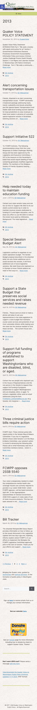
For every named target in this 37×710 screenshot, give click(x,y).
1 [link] (12, 564)
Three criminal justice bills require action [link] (18, 420)
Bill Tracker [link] (11, 519)
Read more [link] (7, 67)
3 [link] (17, 564)
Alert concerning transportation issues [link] (18, 87)
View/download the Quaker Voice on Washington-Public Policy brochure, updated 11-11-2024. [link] (16, 674)
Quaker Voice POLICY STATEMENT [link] (18, 33)
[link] (2, 6)
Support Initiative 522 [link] (18, 136)
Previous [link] (7, 564)
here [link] (24, 611)
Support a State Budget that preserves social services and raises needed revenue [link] (17, 296)
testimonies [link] (7, 575)
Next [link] (23, 564)
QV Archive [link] (9, 73)
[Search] (31, 589)
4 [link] (19, 564)
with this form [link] (15, 664)
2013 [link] (7, 76)
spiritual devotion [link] (21, 575)
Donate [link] (12, 640)
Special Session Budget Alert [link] (14, 241)
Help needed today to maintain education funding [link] (17, 190)
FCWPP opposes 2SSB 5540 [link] (15, 470)
